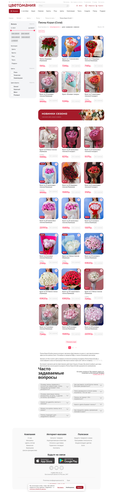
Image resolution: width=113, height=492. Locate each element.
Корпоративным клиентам (56, 440)
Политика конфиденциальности (53, 480)
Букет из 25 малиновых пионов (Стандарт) (70, 150)
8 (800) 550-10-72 (98, 374)
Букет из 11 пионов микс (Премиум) (70, 59)
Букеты (48, 11)
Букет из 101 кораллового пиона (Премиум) (71, 292)
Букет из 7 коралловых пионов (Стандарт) (92, 95)
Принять (79, 487)
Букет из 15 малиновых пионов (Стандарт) (93, 150)
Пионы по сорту (49, 18)
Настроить (60, 487)
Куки (68, 480)
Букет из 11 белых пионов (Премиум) (93, 292)
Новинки (41, 11)
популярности (55, 27)
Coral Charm (41, 30)
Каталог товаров (56, 438)
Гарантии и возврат (56, 445)
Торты (79, 11)
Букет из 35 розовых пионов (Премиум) (92, 328)
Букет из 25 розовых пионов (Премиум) (69, 328)
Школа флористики (30, 450)
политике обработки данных (38, 489)
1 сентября (24, 11)
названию (69, 27)
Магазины (66, 2)
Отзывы (94, 2)
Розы (55, 11)
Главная (11, 18)
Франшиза (30, 448)
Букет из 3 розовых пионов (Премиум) (46, 257)
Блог (83, 445)
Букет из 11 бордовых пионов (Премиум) (92, 59)
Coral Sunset (41, 32)
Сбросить (31, 23)
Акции (33, 11)
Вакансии (29, 445)
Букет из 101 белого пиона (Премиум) (48, 292)
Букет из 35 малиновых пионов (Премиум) (48, 221)
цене (63, 27)
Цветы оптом (30, 443)
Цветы (62, 11)
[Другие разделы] (23, 18)
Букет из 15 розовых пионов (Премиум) (46, 95)
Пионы (38, 18)
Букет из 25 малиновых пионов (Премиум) (70, 221)
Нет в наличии (53, 65)
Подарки (102, 11)
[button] (46, 56)
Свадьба (87, 11)
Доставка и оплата (76, 2)
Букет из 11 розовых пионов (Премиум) (46, 328)
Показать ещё (71, 342)
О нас (30, 438)
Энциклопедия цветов (83, 443)
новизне (76, 27)
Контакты (101, 2)
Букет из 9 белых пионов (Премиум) (48, 150)
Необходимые (70, 487)
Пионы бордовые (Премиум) (45, 59)
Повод (95, 11)
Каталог (19, 18)
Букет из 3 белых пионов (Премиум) (70, 257)
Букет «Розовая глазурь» (70, 94)
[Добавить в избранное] (56, 38)
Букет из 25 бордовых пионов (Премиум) (69, 186)
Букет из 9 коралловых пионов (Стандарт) (92, 186)
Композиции (71, 11)
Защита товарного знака (83, 438)
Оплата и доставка (56, 443)
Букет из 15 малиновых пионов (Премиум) (47, 186)
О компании (87, 2)
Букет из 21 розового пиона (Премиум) (92, 221)
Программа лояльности (83, 440)
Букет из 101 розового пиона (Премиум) (92, 257)
